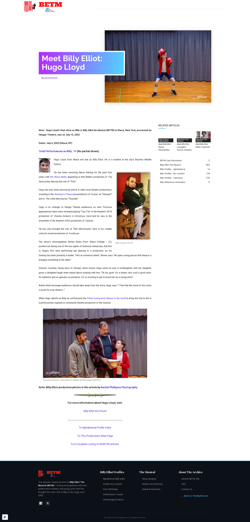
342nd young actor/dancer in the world (106, 298)
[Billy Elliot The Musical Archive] (66, 474)
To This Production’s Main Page (95, 435)
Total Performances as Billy (55, 151)
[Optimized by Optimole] (5, 517)
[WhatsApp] (64, 84)
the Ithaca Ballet (58, 177)
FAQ (183, 484)
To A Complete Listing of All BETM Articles (95, 444)
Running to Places (64, 194)
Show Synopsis (149, 478)
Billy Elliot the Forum (95, 410)
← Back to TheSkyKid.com (194, 495)
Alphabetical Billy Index (114, 478)
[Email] (71, 84)
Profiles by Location (112, 484)
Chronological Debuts (113, 499)
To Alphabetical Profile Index (95, 427)
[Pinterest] (58, 84)
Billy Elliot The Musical (183, 140)
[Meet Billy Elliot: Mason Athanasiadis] (166, 136)
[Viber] (78, 84)
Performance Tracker (113, 494)
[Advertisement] (91, 120)
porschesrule (51, 78)
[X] (51, 84)
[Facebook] (44, 84)
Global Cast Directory (152, 484)
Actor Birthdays (110, 489)
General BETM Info (190, 478)
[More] (85, 84)
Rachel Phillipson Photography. (119, 387)
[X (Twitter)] (47, 503)
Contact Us (186, 489)
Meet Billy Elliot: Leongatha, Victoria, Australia (184, 147)
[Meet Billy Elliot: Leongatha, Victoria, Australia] (185, 136)
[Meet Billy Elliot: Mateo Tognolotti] (203, 136)
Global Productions (151, 489)
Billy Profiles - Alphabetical (164, 140)
